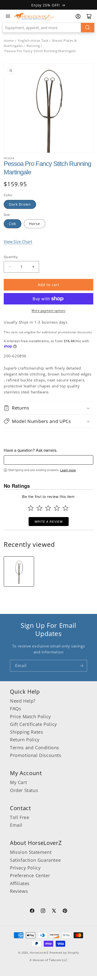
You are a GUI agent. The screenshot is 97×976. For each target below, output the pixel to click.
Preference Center (30, 875)
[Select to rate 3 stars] (48, 508)
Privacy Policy (25, 868)
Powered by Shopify (64, 952)
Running (33, 45)
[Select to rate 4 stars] (57, 508)
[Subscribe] (81, 666)
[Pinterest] (64, 911)
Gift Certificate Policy (33, 724)
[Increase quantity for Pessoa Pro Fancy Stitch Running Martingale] (33, 267)
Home (8, 40)
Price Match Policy (30, 716)
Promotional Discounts (35, 755)
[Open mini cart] (89, 16)
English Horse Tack (33, 40)
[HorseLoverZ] (33, 16)
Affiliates (20, 883)
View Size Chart (18, 241)
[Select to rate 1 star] (31, 508)
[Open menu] (7, 16)
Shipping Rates (26, 732)
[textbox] (48, 460)
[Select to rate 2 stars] (39, 508)
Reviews (19, 891)
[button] (48, 407)
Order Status (24, 790)
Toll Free (19, 817)
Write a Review (49, 521)
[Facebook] (32, 911)
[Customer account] (78, 16)
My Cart (18, 782)
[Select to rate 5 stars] (65, 508)
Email (16, 825)
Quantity (11, 257)
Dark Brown (20, 204)
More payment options (48, 310)
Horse (34, 223)
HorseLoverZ (39, 952)
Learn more (68, 470)
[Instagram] (43, 911)
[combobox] (48, 28)
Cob (12, 223)
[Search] (87, 27)
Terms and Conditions (34, 748)
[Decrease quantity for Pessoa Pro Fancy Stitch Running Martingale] (9, 267)
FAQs (15, 709)
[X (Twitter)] (53, 911)
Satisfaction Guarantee (35, 860)
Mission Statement (30, 852)
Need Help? (23, 701)
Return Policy (25, 740)
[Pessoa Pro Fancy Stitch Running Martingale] (18, 571)
